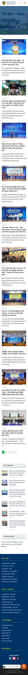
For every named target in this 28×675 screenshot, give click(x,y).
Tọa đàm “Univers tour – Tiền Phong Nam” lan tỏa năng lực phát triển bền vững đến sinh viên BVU (14, 229)
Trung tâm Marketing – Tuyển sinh (10, 607)
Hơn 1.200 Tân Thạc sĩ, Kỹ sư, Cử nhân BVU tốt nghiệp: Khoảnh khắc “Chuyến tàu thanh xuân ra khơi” (14, 271)
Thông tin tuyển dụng (7, 641)
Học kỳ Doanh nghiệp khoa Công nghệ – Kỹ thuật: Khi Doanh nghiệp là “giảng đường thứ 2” (14, 189)
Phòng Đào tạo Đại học (7, 602)
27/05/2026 (4, 98)
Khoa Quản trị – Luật (6, 568)
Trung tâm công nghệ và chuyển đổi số (11, 612)
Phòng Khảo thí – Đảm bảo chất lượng (11, 604)
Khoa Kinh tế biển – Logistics (8, 563)
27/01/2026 (4, 349)
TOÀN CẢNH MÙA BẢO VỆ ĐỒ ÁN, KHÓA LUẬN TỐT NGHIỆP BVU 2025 (12, 433)
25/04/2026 (4, 184)
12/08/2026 (11, 529)
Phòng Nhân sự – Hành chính (8, 594)
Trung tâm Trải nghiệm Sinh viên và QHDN (11, 610)
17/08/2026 (11, 487)
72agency (20, 672)
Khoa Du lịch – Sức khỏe (7, 566)
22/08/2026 (11, 477)
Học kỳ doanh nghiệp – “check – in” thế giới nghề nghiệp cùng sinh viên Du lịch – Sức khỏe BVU (17, 513)
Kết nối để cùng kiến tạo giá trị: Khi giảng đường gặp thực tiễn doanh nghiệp (17, 482)
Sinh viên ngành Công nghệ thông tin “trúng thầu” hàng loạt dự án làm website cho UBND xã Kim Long (13, 104)
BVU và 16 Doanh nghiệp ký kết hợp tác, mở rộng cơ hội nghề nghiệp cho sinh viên (13, 313)
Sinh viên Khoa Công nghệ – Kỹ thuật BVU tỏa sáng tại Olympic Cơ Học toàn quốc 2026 (13, 62)
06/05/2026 (4, 141)
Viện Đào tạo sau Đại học (8, 576)
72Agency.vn (14, 672)
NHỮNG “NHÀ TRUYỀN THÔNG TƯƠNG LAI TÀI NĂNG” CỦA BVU (14, 353)
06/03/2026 (4, 308)
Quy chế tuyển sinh (6, 633)
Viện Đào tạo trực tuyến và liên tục (10, 579)
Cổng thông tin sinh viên (7, 625)
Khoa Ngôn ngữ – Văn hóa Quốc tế (10, 571)
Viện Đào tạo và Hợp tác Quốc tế (9, 581)
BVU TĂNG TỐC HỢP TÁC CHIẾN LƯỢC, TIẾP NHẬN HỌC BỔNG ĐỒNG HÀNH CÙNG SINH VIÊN (13, 392)
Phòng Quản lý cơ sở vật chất (9, 599)
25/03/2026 (4, 225)
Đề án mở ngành (5, 635)
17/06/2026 (4, 57)
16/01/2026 (4, 387)
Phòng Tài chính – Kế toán (8, 597)
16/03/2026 (4, 265)
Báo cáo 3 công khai (6, 630)
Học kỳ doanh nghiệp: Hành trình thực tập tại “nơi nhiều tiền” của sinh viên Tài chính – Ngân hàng (17, 504)
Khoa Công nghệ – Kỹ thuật (8, 574)
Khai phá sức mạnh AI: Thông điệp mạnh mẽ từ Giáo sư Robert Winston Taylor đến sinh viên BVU (13, 147)
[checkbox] (3, 667)
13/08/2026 (11, 517)
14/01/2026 (4, 428)
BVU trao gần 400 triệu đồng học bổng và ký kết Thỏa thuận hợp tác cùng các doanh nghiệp (17, 473)
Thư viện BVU (5, 628)
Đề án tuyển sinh (5, 638)
